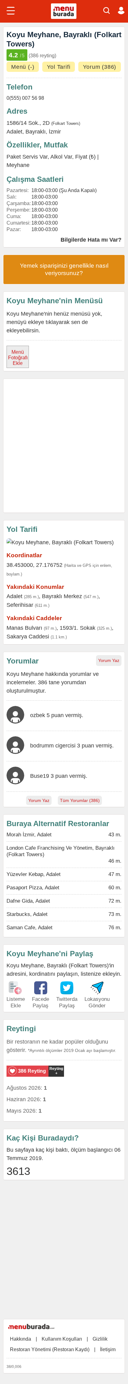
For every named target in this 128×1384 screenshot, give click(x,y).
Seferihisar (20, 605)
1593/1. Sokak (77, 628)
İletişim (108, 1349)
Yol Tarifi (58, 67)
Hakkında (20, 1339)
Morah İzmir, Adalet (29, 835)
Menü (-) (22, 67)
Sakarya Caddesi (28, 636)
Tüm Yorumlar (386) (80, 800)
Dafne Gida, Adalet (28, 901)
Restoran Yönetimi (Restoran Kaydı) (49, 1349)
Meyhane (18, 165)
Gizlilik (100, 1339)
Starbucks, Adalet (27, 914)
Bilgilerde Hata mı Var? (91, 240)
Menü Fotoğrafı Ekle (18, 357)
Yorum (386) (99, 67)
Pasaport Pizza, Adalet (33, 888)
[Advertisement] (64, 446)
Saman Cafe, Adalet (30, 928)
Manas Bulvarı (24, 628)
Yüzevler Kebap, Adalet (34, 874)
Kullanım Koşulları (62, 1339)
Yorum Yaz (108, 660)
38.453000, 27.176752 (34, 565)
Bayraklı (35, 132)
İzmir (55, 132)
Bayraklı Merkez (62, 596)
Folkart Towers (66, 123)
